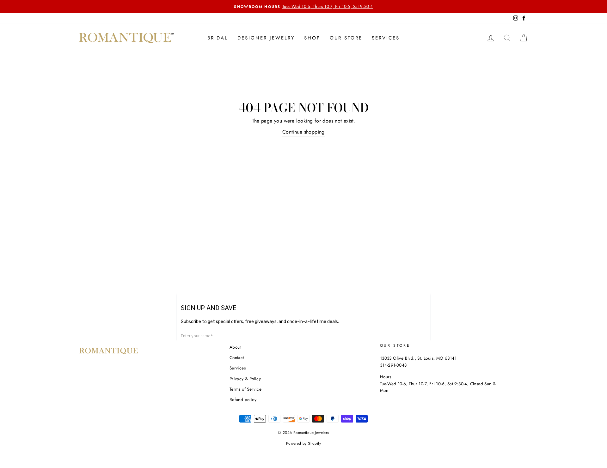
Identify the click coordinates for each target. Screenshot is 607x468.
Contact (237, 357)
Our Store (346, 37)
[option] (303, 6)
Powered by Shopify (303, 443)
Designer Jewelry (266, 37)
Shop (312, 37)
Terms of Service (245, 389)
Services (386, 37)
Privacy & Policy (245, 378)
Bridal (217, 37)
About (235, 347)
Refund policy (243, 399)
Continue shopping (303, 131)
